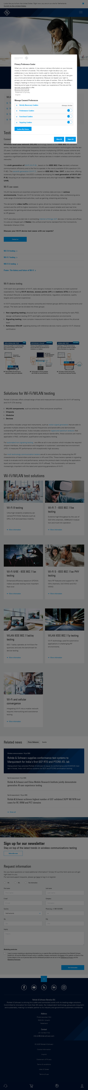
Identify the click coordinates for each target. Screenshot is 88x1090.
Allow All (59, 139)
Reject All (70, 139)
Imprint (17, 95)
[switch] (69, 110)
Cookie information (22, 90)
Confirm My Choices (23, 129)
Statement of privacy (22, 92)
